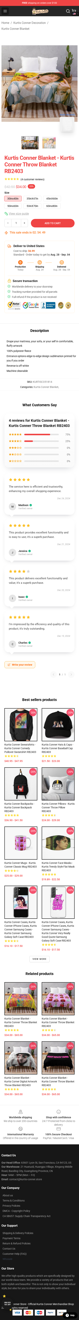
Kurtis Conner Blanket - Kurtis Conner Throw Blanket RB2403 (20, 1022)
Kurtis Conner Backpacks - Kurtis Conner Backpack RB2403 (19, 807)
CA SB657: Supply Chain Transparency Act (27, 1216)
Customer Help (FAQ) (15, 1253)
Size (6, 192)
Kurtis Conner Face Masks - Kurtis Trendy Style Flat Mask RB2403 (58, 866)
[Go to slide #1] (30, 142)
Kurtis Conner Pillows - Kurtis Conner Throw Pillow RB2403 (58, 807)
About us (8, 1195)
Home (5, 23)
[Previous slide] (7, 83)
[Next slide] (72, 83)
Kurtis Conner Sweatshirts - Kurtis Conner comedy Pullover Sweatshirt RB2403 (20, 748)
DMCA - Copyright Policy (16, 1210)
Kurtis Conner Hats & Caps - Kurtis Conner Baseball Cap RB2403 (57, 748)
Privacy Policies (11, 1205)
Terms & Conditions (14, 1200)
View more (40, 959)
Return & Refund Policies (16, 1243)
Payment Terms (11, 1238)
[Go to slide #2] (49, 142)
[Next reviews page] (71, 674)
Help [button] (72, 1315)
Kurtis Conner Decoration (29, 23)
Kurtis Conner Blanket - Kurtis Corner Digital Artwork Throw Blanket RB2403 (20, 1081)
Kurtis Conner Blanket (15, 29)
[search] (68, 11)
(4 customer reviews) (32, 179)
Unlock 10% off (7, 1304)
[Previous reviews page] (53, 674)
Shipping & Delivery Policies (18, 1233)
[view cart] (74, 11)
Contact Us (9, 1248)
